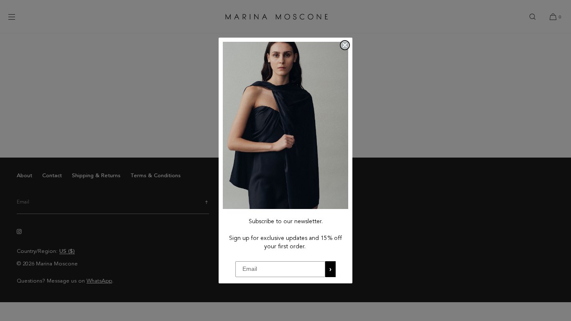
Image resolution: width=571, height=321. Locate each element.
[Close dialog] (345, 45)
